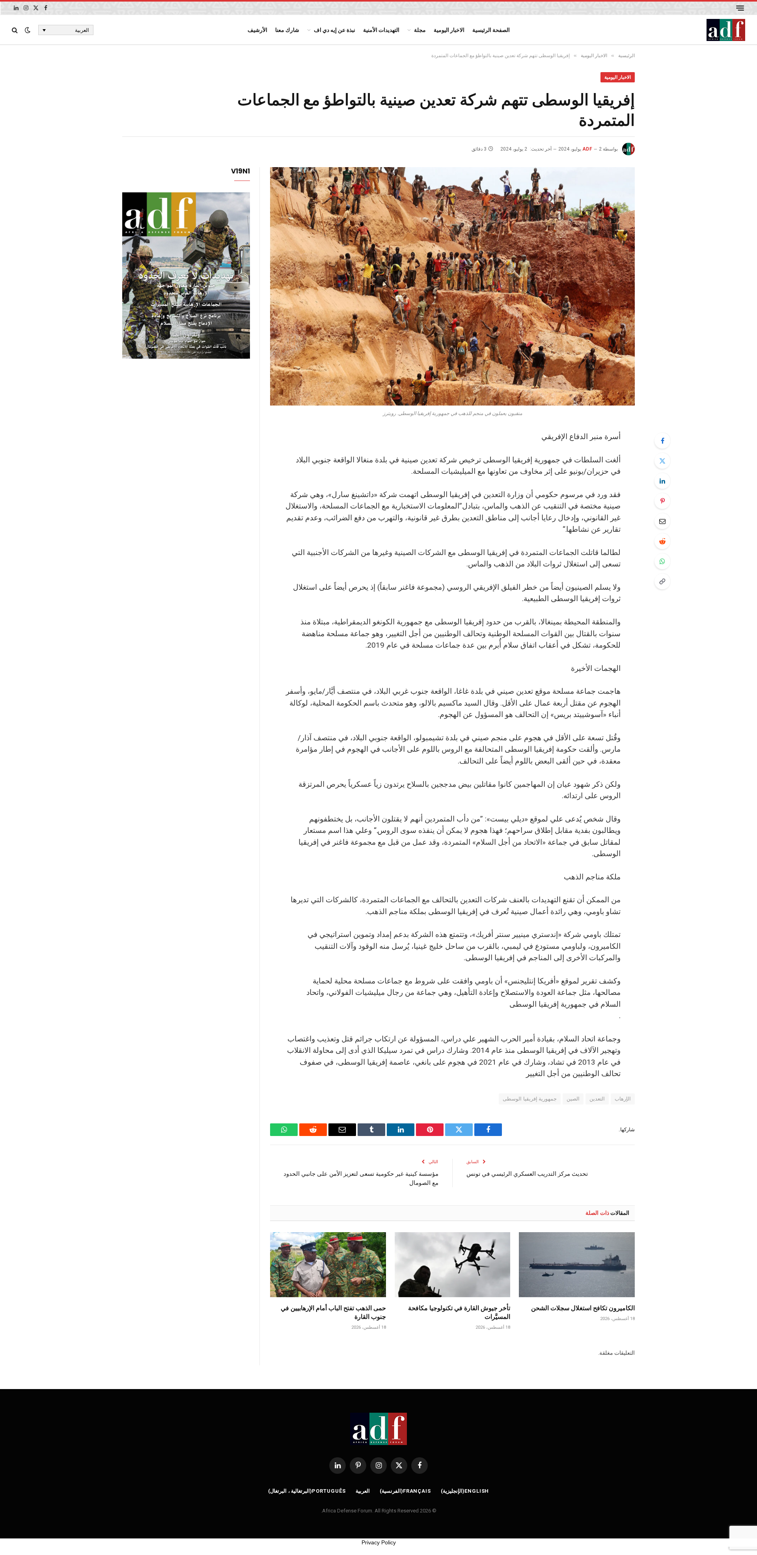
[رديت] (662, 541)
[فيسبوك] (662, 441)
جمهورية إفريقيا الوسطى (530, 1099)
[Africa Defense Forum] (726, 30)
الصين (573, 1099)
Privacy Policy (379, 1542)
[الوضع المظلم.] (27, 30)
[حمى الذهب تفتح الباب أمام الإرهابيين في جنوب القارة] (328, 1264)
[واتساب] (662, 561)
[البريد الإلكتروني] (662, 521)
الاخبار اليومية (449, 30)
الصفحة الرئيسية (491, 30)
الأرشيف (257, 30)
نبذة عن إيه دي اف (334, 30)
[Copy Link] (662, 581)
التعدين (597, 1099)
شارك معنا (287, 30)
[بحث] (15, 30)
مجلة (420, 30)
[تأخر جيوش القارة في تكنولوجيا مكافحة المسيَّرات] (453, 1264)
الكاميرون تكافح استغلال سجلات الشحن (583, 1308)
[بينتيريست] (662, 501)
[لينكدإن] (662, 481)
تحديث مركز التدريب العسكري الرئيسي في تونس (527, 1173)
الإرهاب (623, 1099)
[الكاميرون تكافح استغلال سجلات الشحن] (577, 1264)
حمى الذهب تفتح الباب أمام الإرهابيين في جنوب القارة (333, 1312)
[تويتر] (662, 461)
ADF (587, 149)
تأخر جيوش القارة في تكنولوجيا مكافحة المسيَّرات (459, 1312)
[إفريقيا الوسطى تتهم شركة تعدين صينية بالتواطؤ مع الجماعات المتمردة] (452, 286)
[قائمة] (740, 8)
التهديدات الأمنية (381, 30)
